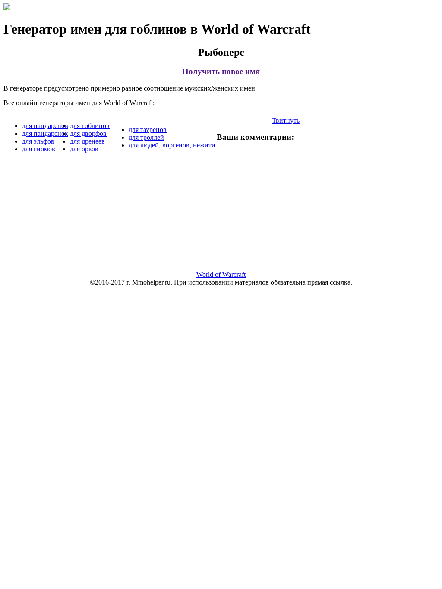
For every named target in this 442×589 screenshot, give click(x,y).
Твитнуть (286, 120)
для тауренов (148, 129)
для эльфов (38, 141)
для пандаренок (45, 133)
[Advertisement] (221, 221)
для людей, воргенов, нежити (172, 145)
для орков (84, 149)
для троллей (146, 137)
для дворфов (88, 133)
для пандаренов (45, 125)
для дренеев (87, 141)
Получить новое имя (221, 71)
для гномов (38, 149)
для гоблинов (90, 125)
